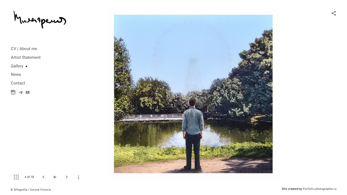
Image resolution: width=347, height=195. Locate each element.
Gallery (17, 66)
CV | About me (24, 48)
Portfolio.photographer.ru (319, 189)
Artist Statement (26, 57)
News (16, 74)
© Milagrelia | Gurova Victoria (31, 189)
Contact (18, 83)
